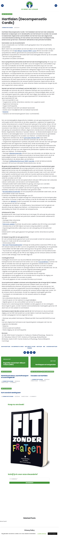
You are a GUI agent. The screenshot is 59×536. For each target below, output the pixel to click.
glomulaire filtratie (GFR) (32, 138)
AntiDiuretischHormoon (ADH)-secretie (21, 161)
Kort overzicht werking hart (11, 393)
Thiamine (29, 348)
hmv (44, 346)
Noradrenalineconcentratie (11, 192)
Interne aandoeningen (48, 371)
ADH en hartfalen (5, 346)
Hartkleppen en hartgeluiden (45, 365)
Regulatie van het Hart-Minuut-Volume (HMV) (14, 364)
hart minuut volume (30, 346)
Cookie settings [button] (41, 533)
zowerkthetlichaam (7, 27)
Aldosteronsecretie (15, 153)
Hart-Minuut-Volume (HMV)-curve (25, 51)
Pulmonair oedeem (9, 224)
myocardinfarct (43, 262)
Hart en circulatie (7, 14)
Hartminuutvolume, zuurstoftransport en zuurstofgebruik (14, 376)
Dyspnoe (5, 112)
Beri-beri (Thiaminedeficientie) (12, 245)
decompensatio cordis (17, 346)
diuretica (13, 201)
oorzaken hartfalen (51, 346)
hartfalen (39, 346)
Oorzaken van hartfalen (39, 376)
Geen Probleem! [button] (52, 533)
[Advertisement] (29, 502)
